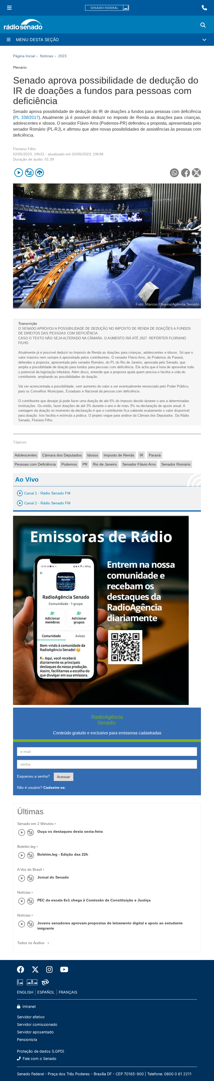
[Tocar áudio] (18, 172)
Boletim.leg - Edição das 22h (62, 854)
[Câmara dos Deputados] (21, 982)
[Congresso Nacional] (32, 982)
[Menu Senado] (9, 8)
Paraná (155, 455)
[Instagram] (49, 969)
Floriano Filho (24, 149)
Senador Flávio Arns (139, 464)
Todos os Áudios (31, 943)
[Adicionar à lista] (29, 172)
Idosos (92, 455)
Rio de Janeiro (105, 464)
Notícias (24, 892)
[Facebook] (22, 969)
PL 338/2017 (26, 117)
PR (84, 464)
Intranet (28, 1006)
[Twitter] (35, 969)
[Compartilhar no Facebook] (185, 172)
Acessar (63, 777)
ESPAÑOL (46, 992)
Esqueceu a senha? (33, 776)
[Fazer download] (39, 172)
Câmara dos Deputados (62, 455)
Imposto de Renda (119, 455)
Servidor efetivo (31, 1017)
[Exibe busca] (203, 25)
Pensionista (27, 1039)
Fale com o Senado (39, 1058)
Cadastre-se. (54, 787)
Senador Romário (176, 464)
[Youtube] (62, 969)
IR (141, 455)
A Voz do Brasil (29, 869)
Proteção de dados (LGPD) (40, 1051)
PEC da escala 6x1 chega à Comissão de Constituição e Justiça (94, 900)
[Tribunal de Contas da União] (44, 982)
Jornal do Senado (53, 877)
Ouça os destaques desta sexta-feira (70, 831)
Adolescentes (26, 455)
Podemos (69, 464)
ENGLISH (25, 992)
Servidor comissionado (37, 1024)
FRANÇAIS (68, 992)
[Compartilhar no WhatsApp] (174, 172)
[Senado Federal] (107, 8)
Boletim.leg (26, 846)
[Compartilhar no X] (196, 172)
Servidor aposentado (35, 1032)
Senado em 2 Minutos (35, 824)
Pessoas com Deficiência (35, 464)
